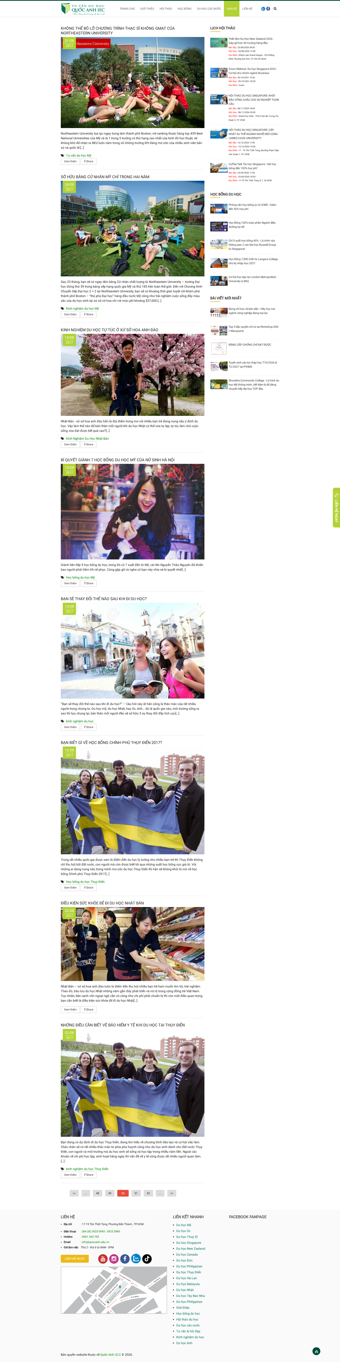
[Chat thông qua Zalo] (136, 1258)
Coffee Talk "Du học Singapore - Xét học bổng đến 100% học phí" (252, 166)
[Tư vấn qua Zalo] (263, 8)
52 (148, 1193)
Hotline (68, 1236)
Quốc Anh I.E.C (110, 1354)
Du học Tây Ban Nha (190, 1296)
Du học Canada (187, 1254)
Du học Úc (183, 1231)
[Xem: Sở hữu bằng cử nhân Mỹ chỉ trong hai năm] (132, 228)
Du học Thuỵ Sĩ (187, 1237)
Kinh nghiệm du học (190, 1337)
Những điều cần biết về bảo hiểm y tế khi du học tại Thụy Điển (123, 1025)
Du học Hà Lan (186, 1278)
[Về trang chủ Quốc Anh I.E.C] (86, 9)
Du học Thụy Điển (188, 1272)
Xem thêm (70, 161)
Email (67, 1242)
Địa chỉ (68, 1224)
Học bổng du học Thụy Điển (85, 882)
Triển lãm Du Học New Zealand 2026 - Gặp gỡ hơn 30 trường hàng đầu (251, 40)
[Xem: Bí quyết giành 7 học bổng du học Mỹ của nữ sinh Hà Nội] (132, 511)
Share (89, 161)
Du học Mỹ (183, 1225)
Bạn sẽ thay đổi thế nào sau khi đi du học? (104, 598)
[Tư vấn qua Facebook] (268, 9)
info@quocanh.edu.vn (95, 1242)
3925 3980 (113, 1231)
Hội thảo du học (187, 1319)
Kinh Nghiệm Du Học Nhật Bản (87, 438)
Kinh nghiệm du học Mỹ (82, 308)
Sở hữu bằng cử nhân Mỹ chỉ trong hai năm (105, 176)
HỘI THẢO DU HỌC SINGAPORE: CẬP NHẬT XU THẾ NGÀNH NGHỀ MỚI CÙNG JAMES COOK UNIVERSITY (253, 134)
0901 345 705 (90, 1236)
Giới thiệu (147, 8)
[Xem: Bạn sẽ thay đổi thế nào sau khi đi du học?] (132, 650)
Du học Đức (184, 1260)
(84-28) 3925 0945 (93, 1231)
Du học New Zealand (190, 1248)
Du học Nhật (185, 1290)
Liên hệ (247, 8)
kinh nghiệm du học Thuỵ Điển (87, 1169)
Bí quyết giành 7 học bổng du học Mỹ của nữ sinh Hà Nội (118, 460)
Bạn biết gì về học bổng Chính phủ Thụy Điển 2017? (111, 742)
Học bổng (185, 8)
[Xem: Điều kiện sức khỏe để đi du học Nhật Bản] (132, 944)
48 (97, 1193)
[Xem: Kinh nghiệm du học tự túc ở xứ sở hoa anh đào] (132, 374)
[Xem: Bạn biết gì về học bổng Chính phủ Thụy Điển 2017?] (132, 800)
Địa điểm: (233, 55)
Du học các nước (209, 8)
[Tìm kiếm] (275, 9)
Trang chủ (127, 8)
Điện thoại (70, 1231)
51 (136, 1193)
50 (123, 1193)
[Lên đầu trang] (316, 1351)
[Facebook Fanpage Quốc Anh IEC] (125, 1259)
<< (74, 1193)
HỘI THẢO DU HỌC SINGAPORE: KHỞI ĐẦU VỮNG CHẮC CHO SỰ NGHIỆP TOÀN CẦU (254, 99)
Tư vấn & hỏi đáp (188, 1331)
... (86, 1193)
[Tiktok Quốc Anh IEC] (147, 1259)
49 (109, 1193)
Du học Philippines (189, 1266)
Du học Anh (184, 1343)
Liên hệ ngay (75, 1258)
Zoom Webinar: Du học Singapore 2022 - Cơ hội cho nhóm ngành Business (253, 71)
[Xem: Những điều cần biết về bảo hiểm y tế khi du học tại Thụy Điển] (132, 1082)
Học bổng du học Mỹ (80, 577)
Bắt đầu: (233, 47)
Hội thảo (166, 8)
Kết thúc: (233, 51)
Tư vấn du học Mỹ (78, 155)
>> (171, 1193)
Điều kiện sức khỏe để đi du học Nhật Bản (102, 903)
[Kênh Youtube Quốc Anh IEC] (103, 1259)
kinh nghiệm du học (79, 721)
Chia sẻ (232, 8)
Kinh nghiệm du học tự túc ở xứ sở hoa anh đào (109, 330)
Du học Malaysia (188, 1284)
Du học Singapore (188, 1243)
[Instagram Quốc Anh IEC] (114, 1259)
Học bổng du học (188, 1313)
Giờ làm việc (71, 1247)
